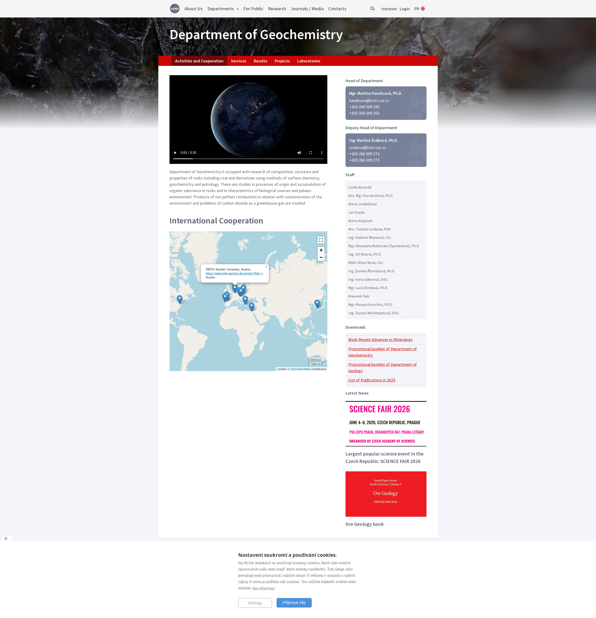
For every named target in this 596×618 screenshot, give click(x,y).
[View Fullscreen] (321, 239)
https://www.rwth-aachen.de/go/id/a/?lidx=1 (234, 273)
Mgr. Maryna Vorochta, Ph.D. (370, 304)
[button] (317, 304)
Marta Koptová (360, 220)
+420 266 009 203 (364, 113)
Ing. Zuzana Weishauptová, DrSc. (374, 313)
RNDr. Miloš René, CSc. (365, 262)
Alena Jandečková (362, 204)
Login (405, 8)
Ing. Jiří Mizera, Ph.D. (364, 254)
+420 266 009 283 (364, 106)
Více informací (263, 588)
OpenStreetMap (301, 369)
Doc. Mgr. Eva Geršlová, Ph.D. (370, 195)
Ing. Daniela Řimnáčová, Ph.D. (371, 271)
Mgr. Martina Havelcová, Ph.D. (375, 93)
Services (238, 61)
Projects (282, 61)
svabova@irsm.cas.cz (367, 147)
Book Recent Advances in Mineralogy (380, 339)
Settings (255, 602)
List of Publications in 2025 (371, 380)
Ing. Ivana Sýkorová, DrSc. (368, 279)
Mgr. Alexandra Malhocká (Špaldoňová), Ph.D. (384, 245)
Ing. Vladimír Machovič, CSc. (370, 237)
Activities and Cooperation (199, 61)
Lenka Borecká (360, 187)
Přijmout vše (294, 602)
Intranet (389, 8)
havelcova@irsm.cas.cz (369, 100)
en (416, 8)
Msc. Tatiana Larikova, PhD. (369, 229)
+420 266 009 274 (364, 153)
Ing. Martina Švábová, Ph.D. (373, 140)
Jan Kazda (356, 212)
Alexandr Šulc (359, 296)
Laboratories (308, 61)
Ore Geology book (364, 524)
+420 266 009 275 (364, 160)
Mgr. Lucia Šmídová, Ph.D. (368, 287)
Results (260, 61)
